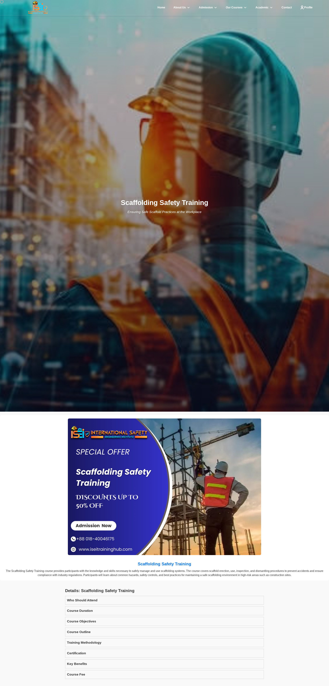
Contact (287, 7)
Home (161, 7)
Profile (308, 7)
